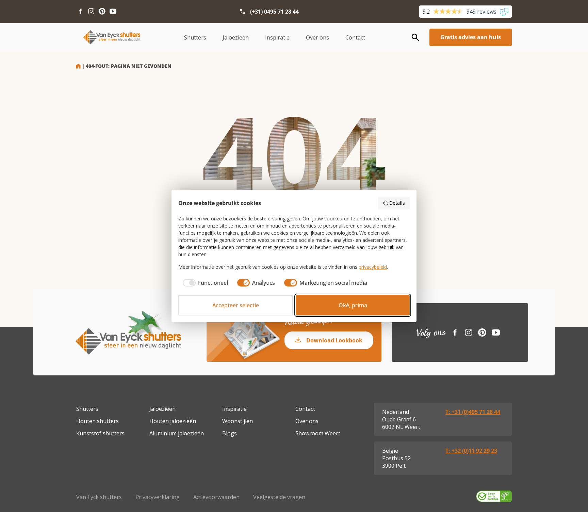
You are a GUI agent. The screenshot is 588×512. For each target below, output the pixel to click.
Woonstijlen (237, 421)
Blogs (229, 433)
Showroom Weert (317, 433)
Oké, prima (353, 305)
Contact (355, 37)
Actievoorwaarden (216, 497)
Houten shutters (97, 421)
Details (397, 203)
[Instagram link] (91, 11)
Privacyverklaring (157, 497)
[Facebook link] (80, 11)
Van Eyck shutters (99, 497)
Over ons (317, 37)
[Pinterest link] (102, 11)
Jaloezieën (236, 37)
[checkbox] (203, 283)
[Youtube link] (113, 11)
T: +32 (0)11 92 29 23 (471, 450)
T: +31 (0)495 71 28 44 (472, 412)
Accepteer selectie (235, 305)
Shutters (195, 37)
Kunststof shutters (100, 433)
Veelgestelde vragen (279, 497)
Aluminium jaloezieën (176, 433)
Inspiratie (277, 37)
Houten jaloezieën (172, 421)
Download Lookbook (334, 340)
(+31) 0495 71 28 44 (274, 11)
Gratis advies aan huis (470, 37)
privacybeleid (373, 267)
